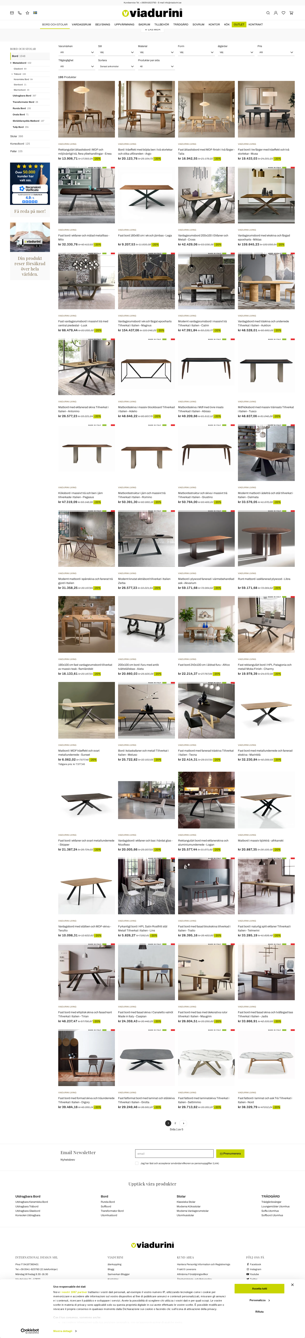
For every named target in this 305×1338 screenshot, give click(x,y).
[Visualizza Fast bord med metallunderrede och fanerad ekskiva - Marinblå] (285, 690)
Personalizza (257, 1300)
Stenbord (20, 84)
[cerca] (268, 13)
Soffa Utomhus (270, 1210)
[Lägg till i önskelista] (105, 98)
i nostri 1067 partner (74, 1292)
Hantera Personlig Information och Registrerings (203, 1264)
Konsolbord (20, 143)
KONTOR (214, 24)
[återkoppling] (27, 13)
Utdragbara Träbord (26, 1206)
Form (181, 46)
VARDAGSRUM (81, 24)
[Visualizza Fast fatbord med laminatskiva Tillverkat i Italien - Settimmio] (225, 1038)
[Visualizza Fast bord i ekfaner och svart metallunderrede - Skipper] (105, 780)
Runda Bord (22, 108)
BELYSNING (102, 24)
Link (216, 1163)
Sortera (102, 60)
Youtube (254, 1274)
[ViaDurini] (152, 13)
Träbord (20, 74)
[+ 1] (183, 1123)
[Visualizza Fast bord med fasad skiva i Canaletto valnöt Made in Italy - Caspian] (165, 952)
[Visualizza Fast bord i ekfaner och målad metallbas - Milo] (105, 175)
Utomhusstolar (185, 1215)
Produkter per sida (149, 60)
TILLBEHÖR (161, 24)
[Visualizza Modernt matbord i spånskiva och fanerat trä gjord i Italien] (105, 519)
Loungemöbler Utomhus (275, 1206)
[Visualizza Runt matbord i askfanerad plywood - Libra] (285, 519)
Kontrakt (256, 24)
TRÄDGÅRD (180, 24)
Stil (100, 46)
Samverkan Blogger (119, 1274)
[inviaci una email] (12, 13)
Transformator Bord (25, 102)
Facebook (255, 1264)
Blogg (111, 1269)
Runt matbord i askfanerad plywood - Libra (264, 578)
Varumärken (65, 46)
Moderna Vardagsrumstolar (193, 1210)
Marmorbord (21, 90)
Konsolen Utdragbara (27, 1215)
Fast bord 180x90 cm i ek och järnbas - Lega (145, 235)
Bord (18, 56)
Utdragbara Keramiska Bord (31, 1201)
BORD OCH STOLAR (55, 24)
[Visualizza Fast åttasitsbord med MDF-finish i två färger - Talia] (225, 89)
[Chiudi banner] (292, 1285)
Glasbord (20, 69)
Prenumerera (232, 1153)
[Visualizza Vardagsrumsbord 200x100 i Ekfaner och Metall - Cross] (225, 175)
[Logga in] (276, 13)
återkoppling (114, 1264)
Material (142, 46)
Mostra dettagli (62, 1331)
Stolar (16, 136)
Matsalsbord (22, 63)
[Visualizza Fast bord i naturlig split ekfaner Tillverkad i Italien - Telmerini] (285, 866)
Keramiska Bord (23, 79)
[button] (76, 52)
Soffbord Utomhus (272, 1215)
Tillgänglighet (65, 60)
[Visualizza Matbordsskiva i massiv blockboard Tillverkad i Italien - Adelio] (165, 347)
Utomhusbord (109, 1215)
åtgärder (223, 46)
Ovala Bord (21, 114)
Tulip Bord (21, 127)
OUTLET (239, 24)
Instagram (255, 1269)
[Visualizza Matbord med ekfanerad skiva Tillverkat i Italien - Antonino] (105, 347)
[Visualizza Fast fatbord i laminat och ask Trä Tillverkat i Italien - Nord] (285, 1038)
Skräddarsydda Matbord (28, 121)
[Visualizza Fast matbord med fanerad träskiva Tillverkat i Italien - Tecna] (225, 690)
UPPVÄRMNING (124, 24)
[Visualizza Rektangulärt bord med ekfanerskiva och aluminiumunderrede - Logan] (225, 780)
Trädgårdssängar (271, 1201)
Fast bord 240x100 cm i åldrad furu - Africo (204, 664)
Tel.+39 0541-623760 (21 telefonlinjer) (36, 1269)
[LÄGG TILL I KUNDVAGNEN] (165, 175)
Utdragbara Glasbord (27, 1210)
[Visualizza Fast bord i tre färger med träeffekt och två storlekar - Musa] (285, 89)
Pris (260, 46)
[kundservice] (20, 13)
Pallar (16, 151)
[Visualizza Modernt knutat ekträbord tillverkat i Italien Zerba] (165, 519)
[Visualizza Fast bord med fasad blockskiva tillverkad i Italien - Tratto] (225, 866)
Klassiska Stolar (186, 1201)
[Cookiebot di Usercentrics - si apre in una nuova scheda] (29, 1331)
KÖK (227, 24)
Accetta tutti (259, 1288)
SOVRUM (198, 24)
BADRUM (144, 24)
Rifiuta (259, 1311)
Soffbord (106, 1206)
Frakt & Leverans (186, 1269)
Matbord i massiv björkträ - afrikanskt (260, 840)
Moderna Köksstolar (189, 1206)
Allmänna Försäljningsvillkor (192, 1274)
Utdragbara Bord (24, 96)
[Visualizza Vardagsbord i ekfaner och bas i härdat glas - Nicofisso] (165, 780)
